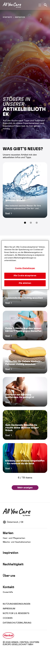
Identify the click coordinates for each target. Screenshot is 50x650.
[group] (25, 195)
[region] (25, 265)
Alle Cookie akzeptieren (25, 276)
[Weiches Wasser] (25, 190)
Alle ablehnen (25, 283)
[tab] (25, 223)
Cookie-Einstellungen (25, 268)
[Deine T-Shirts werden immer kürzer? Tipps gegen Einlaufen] (25, 325)
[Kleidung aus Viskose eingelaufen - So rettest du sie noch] (25, 458)
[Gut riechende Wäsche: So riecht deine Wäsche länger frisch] (25, 425)
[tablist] (25, 223)
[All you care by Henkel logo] (12, 5)
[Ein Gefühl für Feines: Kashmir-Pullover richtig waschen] (25, 358)
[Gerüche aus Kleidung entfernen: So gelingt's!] (25, 392)
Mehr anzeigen (25, 487)
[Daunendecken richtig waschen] (25, 292)
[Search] (45, 5)
